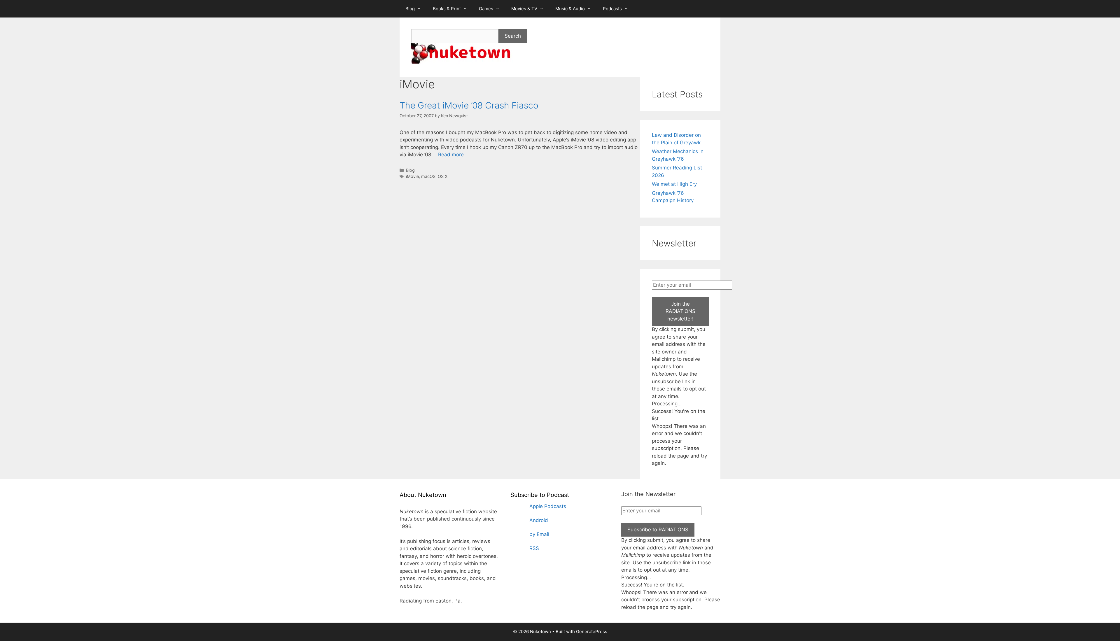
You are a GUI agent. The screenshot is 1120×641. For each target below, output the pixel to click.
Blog (410, 8)
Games (486, 8)
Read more (451, 154)
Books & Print (447, 8)
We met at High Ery (674, 184)
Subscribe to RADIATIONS (657, 530)
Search (513, 36)
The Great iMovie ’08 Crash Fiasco (469, 105)
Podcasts (612, 8)
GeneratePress (591, 631)
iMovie (412, 176)
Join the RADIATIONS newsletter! (680, 311)
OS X (442, 176)
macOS (428, 176)
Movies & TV (524, 8)
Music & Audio (570, 8)
